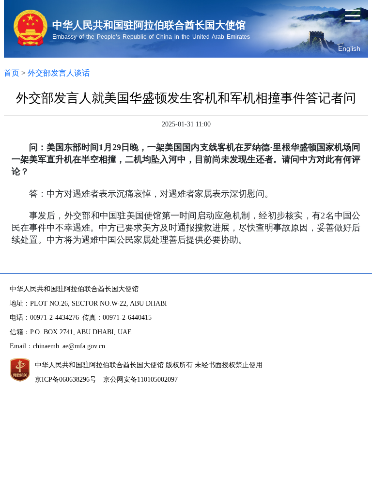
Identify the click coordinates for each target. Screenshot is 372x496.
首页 (11, 73)
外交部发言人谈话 (59, 73)
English (349, 48)
